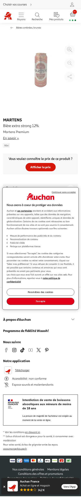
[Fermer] (4, 486)
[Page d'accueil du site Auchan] (8, 16)
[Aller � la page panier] (72, 16)
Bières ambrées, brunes (28, 27)
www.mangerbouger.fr (15, 448)
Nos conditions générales (28, 469)
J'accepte (40, 301)
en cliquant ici (32, 432)
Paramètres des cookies (40, 292)
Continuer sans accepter (64, 192)
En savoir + (11, 138)
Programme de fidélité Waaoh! (26, 331)
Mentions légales (58, 469)
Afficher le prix (40, 167)
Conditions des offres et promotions (40, 474)
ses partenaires (24, 210)
